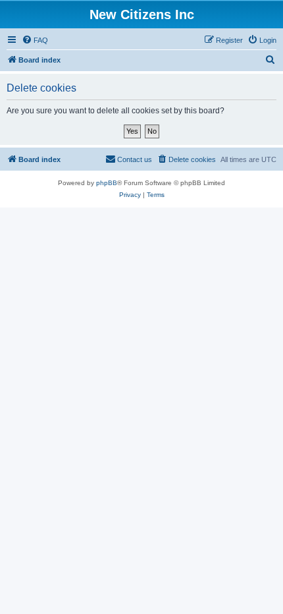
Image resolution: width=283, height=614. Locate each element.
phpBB (106, 182)
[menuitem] (35, 40)
